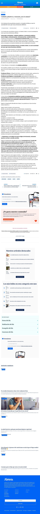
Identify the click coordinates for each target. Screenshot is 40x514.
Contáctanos (29, 510)
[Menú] (7, 3)
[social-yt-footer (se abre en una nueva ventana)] (17, 507)
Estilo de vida (3, 12)
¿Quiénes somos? (19, 510)
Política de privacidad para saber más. (21, 201)
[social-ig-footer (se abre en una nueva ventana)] (22, 507)
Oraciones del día (7, 332)
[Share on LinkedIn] (32, 28)
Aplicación (16, 493)
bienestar (3, 416)
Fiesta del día (6, 320)
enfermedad (4, 179)
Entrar (23, 236)
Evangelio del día (7, 328)
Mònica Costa (13, 18)
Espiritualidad (6, 493)
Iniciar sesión (20, 503)
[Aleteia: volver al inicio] (20, 2)
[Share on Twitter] (34, 28)
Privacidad (34, 510)
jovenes (3, 454)
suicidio (18, 179)
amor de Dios (4, 398)
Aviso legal (25, 510)
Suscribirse (20, 500)
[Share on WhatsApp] (38, 28)
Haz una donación (13, 510)
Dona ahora (19, 6)
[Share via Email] (36, 28)
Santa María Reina (23, 4)
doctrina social (4, 435)
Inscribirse (4, 203)
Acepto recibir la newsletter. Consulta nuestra (15, 201)
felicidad (3, 369)
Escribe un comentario (20, 240)
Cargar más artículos (20, 276)
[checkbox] (2, 201)
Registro (8, 6)
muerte (14, 179)
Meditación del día (8, 324)
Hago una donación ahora (8, 219)
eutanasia (9, 179)
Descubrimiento (6, 496)
